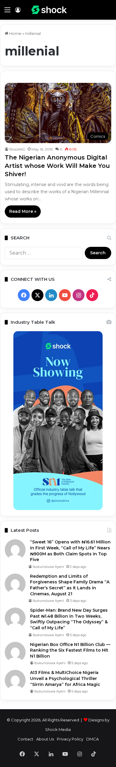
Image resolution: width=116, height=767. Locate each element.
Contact (25, 739)
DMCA (92, 739)
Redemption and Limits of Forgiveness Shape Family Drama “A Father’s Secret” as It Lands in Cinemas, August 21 (69, 585)
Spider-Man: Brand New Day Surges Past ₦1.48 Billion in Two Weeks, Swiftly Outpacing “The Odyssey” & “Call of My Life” (69, 619)
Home (14, 33)
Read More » (22, 211)
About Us (45, 739)
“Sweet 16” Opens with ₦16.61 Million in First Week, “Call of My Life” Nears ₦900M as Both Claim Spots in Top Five (70, 550)
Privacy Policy (70, 739)
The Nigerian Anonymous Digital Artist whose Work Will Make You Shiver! (57, 166)
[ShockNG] (49, 10)
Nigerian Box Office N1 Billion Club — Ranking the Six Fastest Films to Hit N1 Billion (70, 650)
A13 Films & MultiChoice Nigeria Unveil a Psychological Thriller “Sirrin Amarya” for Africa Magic (65, 678)
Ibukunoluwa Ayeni (48, 567)
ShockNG (17, 149)
